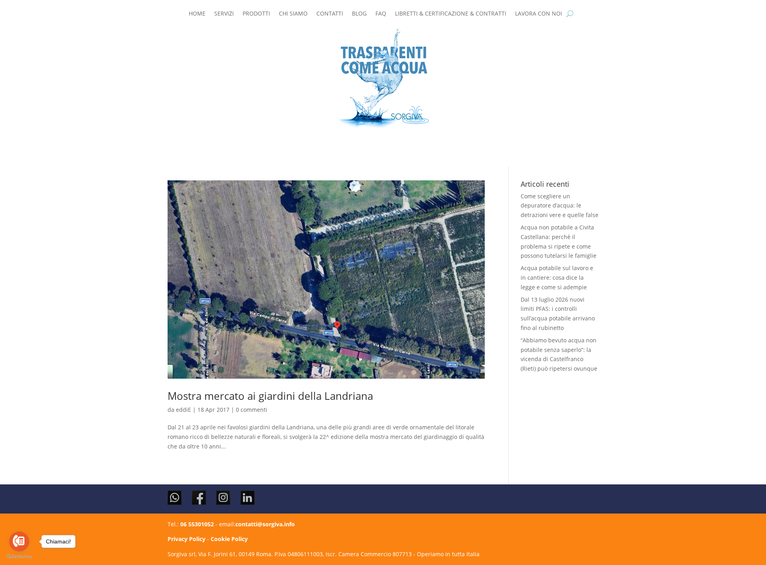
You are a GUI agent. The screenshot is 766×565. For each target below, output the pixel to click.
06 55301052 (197, 524)
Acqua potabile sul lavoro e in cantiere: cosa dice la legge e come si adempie (557, 277)
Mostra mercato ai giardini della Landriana (270, 396)
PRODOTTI (256, 14)
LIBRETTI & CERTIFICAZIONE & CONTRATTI (450, 14)
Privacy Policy (186, 539)
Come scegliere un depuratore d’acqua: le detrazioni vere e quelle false (559, 205)
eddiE (183, 409)
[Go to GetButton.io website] (19, 556)
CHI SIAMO (293, 14)
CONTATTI (329, 14)
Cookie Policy (229, 539)
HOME (197, 14)
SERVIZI (224, 14)
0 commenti (251, 409)
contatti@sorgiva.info (265, 524)
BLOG (359, 14)
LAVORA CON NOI (538, 14)
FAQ (380, 14)
